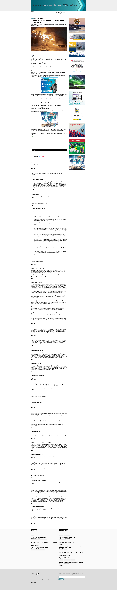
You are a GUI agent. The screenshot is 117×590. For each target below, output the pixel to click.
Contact (84, 12)
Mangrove (34, 582)
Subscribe (61, 579)
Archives (77, 12)
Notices (34, 12)
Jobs (32, 12)
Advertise (38, 12)
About (80, 12)
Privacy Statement (34, 576)
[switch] (85, 15)
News (32, 18)
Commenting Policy (42, 576)
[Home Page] (58, 12)
